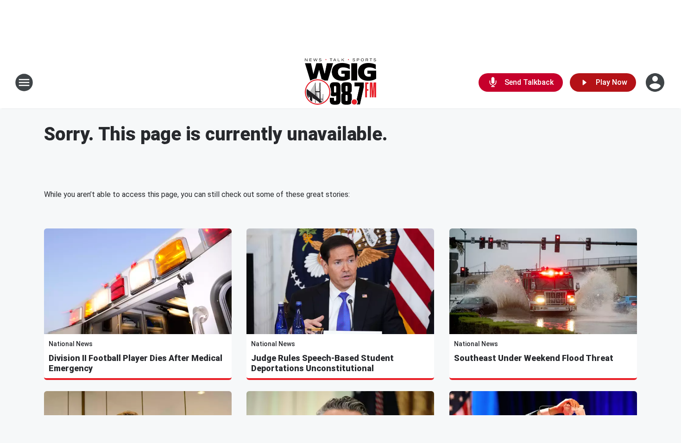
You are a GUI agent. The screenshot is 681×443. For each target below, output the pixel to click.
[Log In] (656, 82)
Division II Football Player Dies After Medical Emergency (135, 363)
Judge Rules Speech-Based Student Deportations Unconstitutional (322, 363)
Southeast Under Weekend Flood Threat (533, 358)
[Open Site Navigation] (24, 82)
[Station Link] (340, 82)
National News (71, 344)
